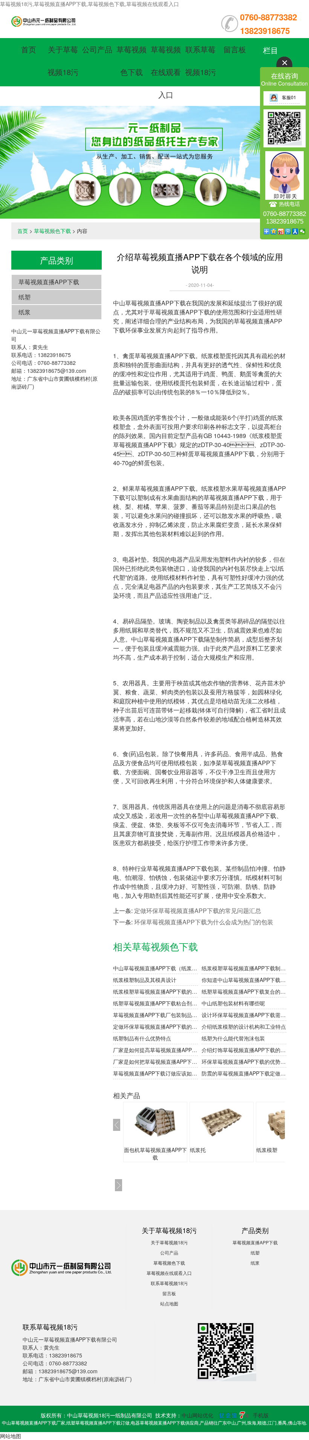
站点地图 (169, 1303)
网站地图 (10, 1436)
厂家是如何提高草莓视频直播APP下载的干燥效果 (155, 1050)
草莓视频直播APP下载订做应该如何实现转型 (155, 1073)
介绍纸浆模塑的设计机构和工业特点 (244, 1026)
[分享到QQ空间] (274, 231)
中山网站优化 (197, 1415)
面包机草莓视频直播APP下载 (155, 1153)
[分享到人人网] (295, 231)
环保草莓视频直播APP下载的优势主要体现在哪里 (244, 1061)
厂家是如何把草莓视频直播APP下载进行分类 (155, 1061)
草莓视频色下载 (52, 230)
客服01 (289, 97)
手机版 (261, 1415)
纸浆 (24, 312)
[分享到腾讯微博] (288, 231)
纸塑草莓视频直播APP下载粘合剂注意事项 (155, 1003)
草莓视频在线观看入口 (166, 72)
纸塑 (24, 297)
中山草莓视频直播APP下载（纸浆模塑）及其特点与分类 (155, 968)
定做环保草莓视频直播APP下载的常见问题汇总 (197, 910)
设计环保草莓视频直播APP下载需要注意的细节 (244, 1015)
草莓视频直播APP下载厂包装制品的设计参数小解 (155, 1015)
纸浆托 (198, 1150)
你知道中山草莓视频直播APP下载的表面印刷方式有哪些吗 (244, 979)
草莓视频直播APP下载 (48, 281)
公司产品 (97, 49)
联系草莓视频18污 (169, 1283)
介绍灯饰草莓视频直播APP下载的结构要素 (244, 1050)
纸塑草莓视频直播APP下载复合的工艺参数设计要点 (244, 991)
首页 (28, 49)
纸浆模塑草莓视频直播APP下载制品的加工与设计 (244, 968)
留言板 (234, 49)
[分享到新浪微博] (281, 231)
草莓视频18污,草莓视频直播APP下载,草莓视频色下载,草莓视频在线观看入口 (89, 4)
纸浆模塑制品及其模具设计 (144, 979)
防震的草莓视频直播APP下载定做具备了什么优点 (244, 1073)
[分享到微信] (302, 231)
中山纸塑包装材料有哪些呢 (233, 1003)
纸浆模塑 (266, 1150)
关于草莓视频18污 (169, 1242)
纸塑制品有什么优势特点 (142, 1038)
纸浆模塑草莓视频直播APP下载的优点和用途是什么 (155, 991)
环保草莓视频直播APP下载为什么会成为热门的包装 (203, 922)
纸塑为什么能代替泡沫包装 (233, 1038)
